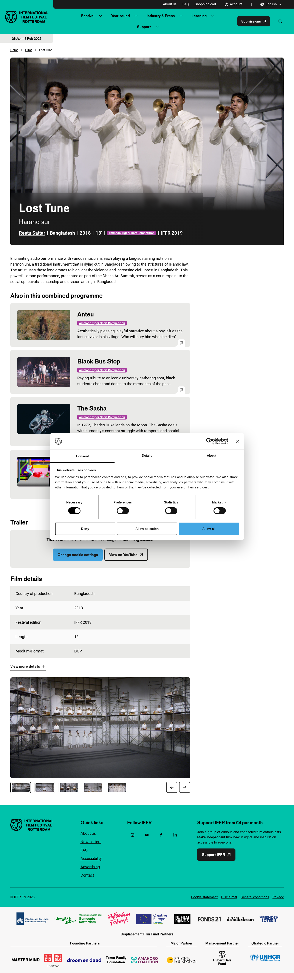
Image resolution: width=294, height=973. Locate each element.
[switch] (123, 510)
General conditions (255, 897)
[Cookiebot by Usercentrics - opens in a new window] (209, 441)
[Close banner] (237, 441)
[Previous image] (171, 787)
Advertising (90, 867)
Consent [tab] (82, 456)
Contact (87, 875)
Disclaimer (229, 897)
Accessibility (91, 858)
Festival (87, 16)
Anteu (85, 314)
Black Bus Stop (98, 361)
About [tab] (211, 455)
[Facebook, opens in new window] (161, 835)
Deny (85, 529)
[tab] (20, 787)
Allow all (208, 529)
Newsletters (90, 841)
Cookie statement (204, 897)
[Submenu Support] (157, 27)
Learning (199, 16)
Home (14, 50)
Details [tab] (147, 455)
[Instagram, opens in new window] (132, 835)
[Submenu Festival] (100, 16)
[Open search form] (280, 21)
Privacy (278, 897)
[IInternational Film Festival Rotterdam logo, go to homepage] (26, 17)
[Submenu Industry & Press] (181, 16)
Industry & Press (161, 16)
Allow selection (147, 529)
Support (144, 26)
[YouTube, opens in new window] (146, 835)
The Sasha (92, 408)
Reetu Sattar (32, 233)
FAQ (186, 4)
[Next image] (184, 787)
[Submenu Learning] (212, 16)
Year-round (120, 16)
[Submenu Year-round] (136, 16)
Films (28, 50)
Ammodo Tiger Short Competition (131, 233)
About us (169, 4)
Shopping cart (205, 4)
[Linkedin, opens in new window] (175, 835)
